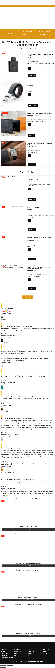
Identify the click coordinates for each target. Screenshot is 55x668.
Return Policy (5, 655)
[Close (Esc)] (11, 665)
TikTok (30, 653)
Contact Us (17, 651)
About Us (3, 649)
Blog (15, 653)
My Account (17, 649)
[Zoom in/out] (1, 665)
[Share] (8, 665)
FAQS (16, 655)
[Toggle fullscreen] (4, 665)
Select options (33, 105)
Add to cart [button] (32, 75)
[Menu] (2, 2)
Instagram (31, 651)
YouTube (30, 655)
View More (31, 135)
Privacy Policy (5, 653)
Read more (8, 495)
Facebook (30, 649)
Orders (3, 651)
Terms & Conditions (7, 657)
